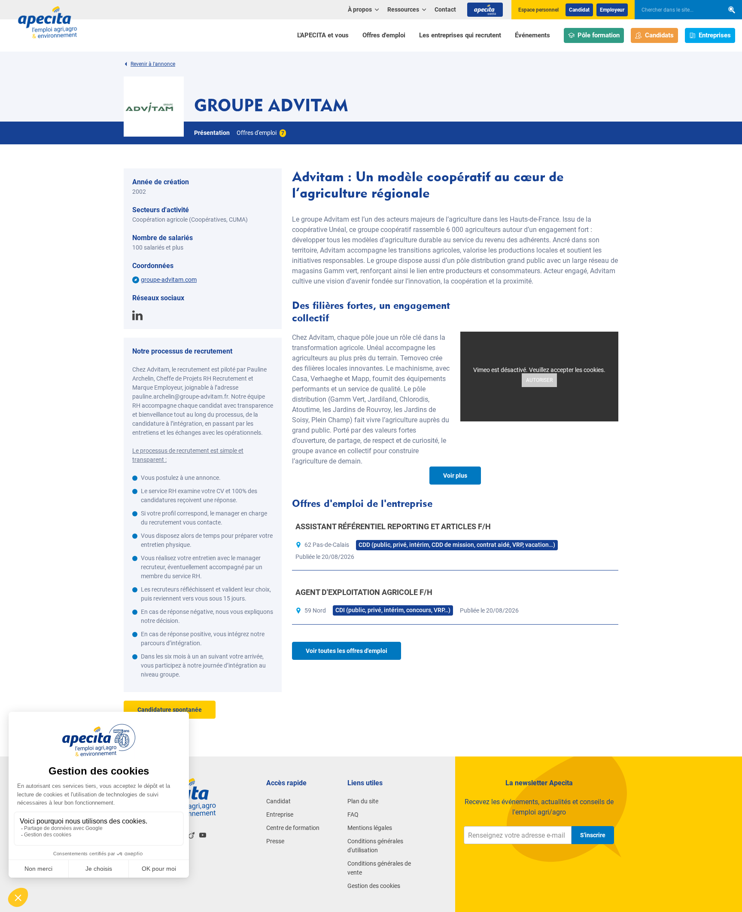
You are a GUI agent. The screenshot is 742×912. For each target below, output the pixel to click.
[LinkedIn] (137, 314)
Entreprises (715, 35)
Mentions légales (369, 827)
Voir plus (455, 475)
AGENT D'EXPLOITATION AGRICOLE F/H (363, 592)
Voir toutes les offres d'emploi (346, 650)
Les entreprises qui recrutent (460, 35)
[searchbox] (675, 10)
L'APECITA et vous (323, 35)
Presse (275, 841)
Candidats (659, 35)
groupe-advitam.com (169, 279)
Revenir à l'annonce (153, 64)
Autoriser (539, 380)
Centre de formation (292, 827)
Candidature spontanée (169, 709)
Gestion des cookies (373, 885)
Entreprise (279, 814)
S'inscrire (592, 835)
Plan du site (362, 801)
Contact (445, 9)
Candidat (579, 10)
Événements (532, 35)
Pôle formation (599, 35)
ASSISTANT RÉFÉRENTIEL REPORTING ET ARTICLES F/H (393, 526)
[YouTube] (202, 835)
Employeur (612, 10)
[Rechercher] (731, 9)
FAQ (353, 814)
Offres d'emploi (383, 35)
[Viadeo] (191, 835)
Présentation (212, 132)
